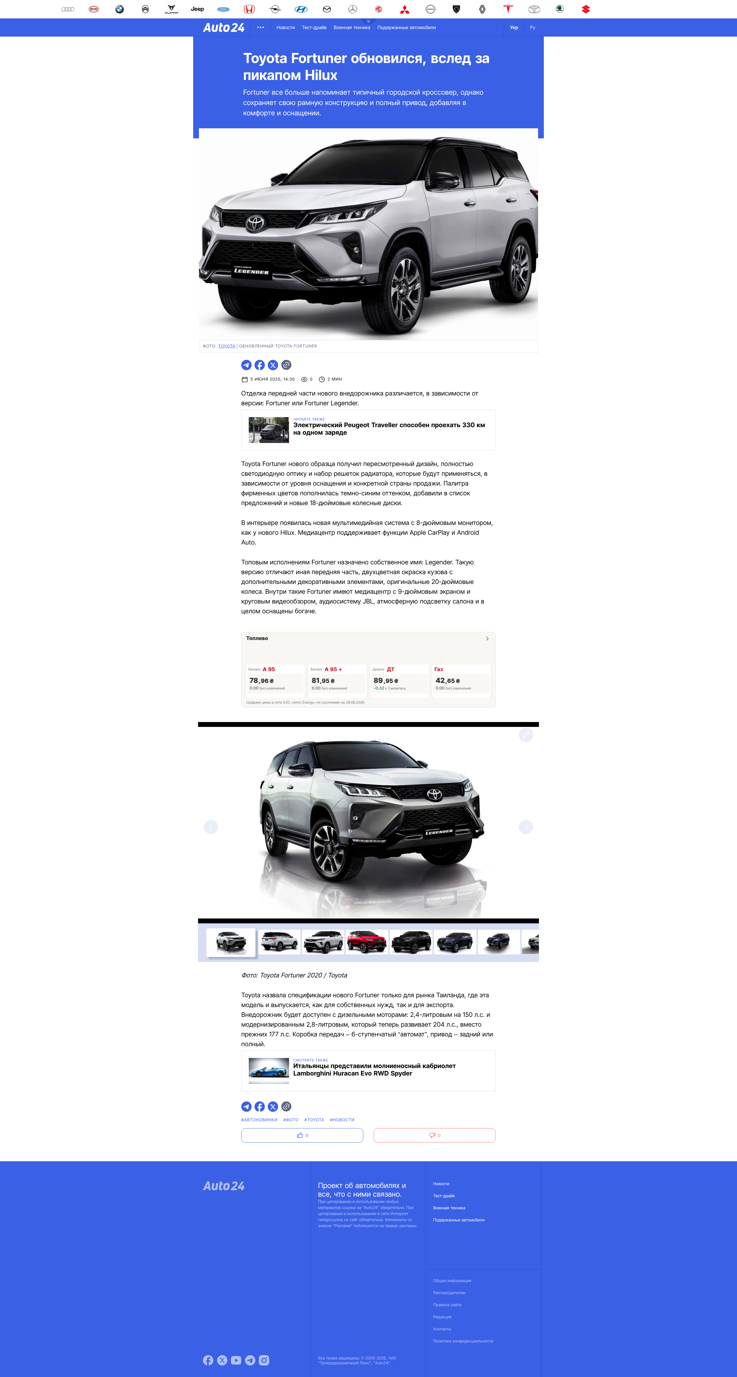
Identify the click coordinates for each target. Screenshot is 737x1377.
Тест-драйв (314, 27)
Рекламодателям (449, 1292)
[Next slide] (526, 827)
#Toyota (314, 1120)
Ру (532, 27)
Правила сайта (447, 1304)
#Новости (342, 1120)
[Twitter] (222, 1360)
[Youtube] (236, 1360)
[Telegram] (250, 1360)
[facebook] (259, 365)
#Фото (291, 1120)
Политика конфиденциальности (463, 1341)
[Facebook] (208, 1360)
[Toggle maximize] (526, 735)
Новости (286, 27)
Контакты (442, 1329)
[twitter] (273, 365)
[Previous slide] (211, 827)
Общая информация (452, 1280)
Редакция (442, 1317)
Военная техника (352, 27)
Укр (514, 27)
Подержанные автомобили (406, 27)
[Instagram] (264, 1360)
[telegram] (246, 365)
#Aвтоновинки (259, 1120)
